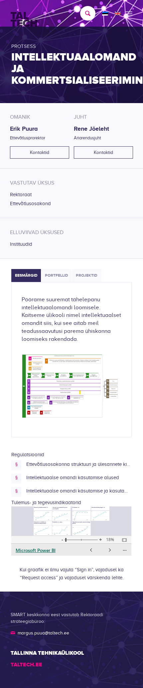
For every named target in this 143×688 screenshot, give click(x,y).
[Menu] (128, 13)
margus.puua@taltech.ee (43, 632)
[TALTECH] (59, 13)
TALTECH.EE (26, 664)
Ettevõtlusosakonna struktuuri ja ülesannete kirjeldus (78, 464)
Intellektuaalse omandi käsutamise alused (72, 477)
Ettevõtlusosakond (30, 203)
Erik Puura (24, 128)
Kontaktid (39, 152)
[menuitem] (84, 13)
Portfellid (56, 275)
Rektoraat (21, 194)
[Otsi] (84, 13)
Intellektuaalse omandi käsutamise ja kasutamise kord (78, 490)
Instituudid (21, 244)
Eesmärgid (26, 275)
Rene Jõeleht (91, 128)
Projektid (86, 275)
